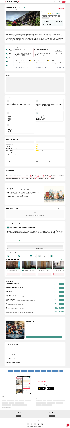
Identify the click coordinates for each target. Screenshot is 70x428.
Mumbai (13, 5)
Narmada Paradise (27, 175)
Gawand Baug (61, 175)
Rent (20, 240)
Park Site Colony (54, 175)
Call (56, 284)
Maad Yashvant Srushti (21, 172)
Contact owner (13, 273)
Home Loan (4, 400)
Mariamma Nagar (30, 172)
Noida (36, 371)
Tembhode (41, 175)
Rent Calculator (39, 405)
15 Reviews (59, 13)
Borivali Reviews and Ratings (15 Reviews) (15, 47)
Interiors (16, 400)
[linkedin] (39, 424)
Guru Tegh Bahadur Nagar (10, 172)
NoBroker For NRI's (28, 400)
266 (49, 161)
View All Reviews (58, 50)
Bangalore (16, 371)
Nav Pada (46, 178)
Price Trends (60, 8)
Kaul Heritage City (40, 178)
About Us (22, 420)
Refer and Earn (49, 400)
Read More (61, 236)
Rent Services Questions (59, 402)
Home (7, 5)
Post (44, 336)
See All (62, 259)
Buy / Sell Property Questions (6, 407)
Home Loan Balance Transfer (19, 402)
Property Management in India (41, 402)
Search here (39, 163)
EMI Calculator (11, 402)
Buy (49, 240)
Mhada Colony (34, 175)
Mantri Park (47, 175)
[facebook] (28, 424)
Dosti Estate (37, 172)
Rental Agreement (39, 400)
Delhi (48, 371)
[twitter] (31, 424)
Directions (62, 284)
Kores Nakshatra (9, 175)
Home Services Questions (51, 402)
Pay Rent (44, 400)
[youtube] (42, 424)
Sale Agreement (21, 400)
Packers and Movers (62, 400)
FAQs (48, 420)
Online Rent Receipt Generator (47, 405)
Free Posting (52, 415)
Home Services (55, 400)
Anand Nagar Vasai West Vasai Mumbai (13, 178)
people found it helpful (21, 67)
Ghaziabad (54, 371)
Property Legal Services (10, 400)
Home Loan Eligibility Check (6, 405)
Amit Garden (52, 178)
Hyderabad (23, 371)
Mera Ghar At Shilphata (46, 172)
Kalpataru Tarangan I (17, 175)
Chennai (42, 371)
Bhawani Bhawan (25, 178)
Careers (26, 420)
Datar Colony (54, 172)
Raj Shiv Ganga (32, 178)
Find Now (18, 415)
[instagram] (35, 424)
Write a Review (58, 55)
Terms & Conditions (32, 420)
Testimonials (44, 420)
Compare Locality (22, 7)
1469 (37, 161)
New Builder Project (5, 402)
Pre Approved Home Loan (23, 405)
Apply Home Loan (14, 405)
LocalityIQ (9, 5)
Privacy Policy (38, 420)
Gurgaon (30, 371)
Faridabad (61, 371)
